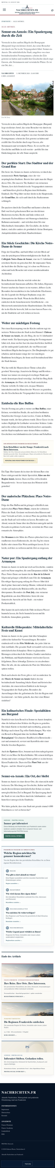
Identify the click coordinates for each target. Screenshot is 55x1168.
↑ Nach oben (27, 1164)
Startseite (6, 21)
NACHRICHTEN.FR (19, 1092)
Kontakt (4, 1116)
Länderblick (6, 1131)
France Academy (7, 1128)
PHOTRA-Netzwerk (7, 1144)
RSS (3, 1134)
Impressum (5, 1109)
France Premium (7, 1125)
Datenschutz (6, 1112)
